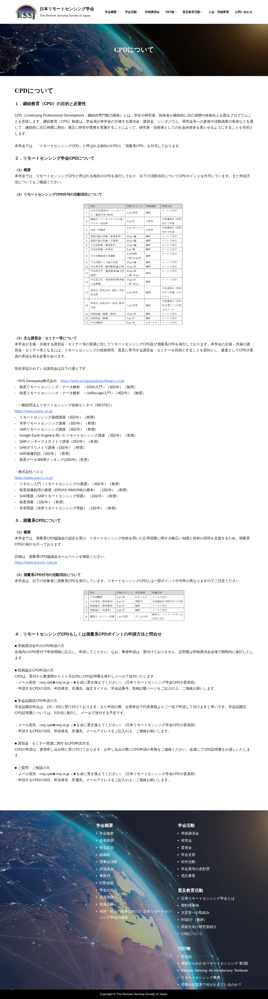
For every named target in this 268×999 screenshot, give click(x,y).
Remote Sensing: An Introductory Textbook (214, 970)
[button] (118, 12)
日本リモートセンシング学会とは (207, 898)
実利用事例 (190, 905)
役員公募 (106, 904)
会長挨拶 (106, 841)
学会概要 (106, 833)
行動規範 (106, 883)
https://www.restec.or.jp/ (34, 411)
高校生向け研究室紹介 (199, 927)
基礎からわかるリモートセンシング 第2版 (214, 963)
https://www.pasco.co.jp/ (34, 478)
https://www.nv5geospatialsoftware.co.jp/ (92, 381)
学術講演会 (152, 12)
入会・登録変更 (219, 12)
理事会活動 (108, 862)
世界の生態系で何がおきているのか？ (211, 985)
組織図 (104, 855)
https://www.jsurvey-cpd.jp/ (36, 562)
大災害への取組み (195, 913)
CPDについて (192, 934)
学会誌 (186, 956)
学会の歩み (108, 890)
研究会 (186, 841)
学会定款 (106, 848)
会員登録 (106, 897)
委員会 (186, 848)
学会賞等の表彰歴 (195, 869)
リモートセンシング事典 (200, 978)
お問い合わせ (244, 12)
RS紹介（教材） (194, 920)
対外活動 (188, 862)
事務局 (104, 876)
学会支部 (188, 855)
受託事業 (188, 876)
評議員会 (106, 869)
